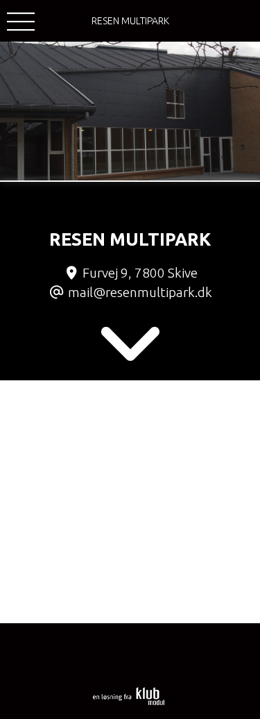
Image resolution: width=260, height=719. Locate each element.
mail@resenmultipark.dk (140, 292)
